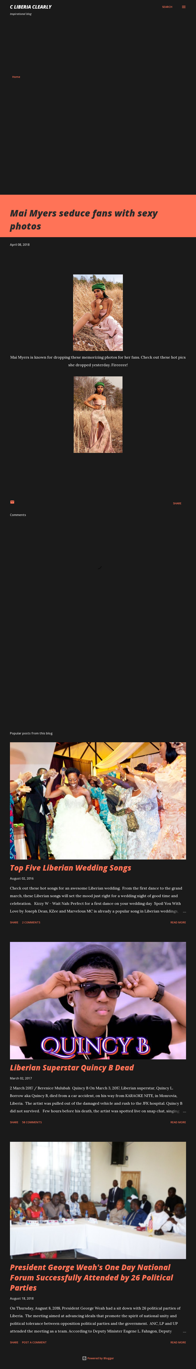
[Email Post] (12, 503)
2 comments (31, 922)
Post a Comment (34, 1342)
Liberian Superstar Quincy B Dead (72, 1067)
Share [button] (177, 503)
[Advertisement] (98, 45)
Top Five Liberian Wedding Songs (70, 867)
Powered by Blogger (100, 1358)
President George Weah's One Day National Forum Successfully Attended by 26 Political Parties (91, 1277)
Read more (178, 922)
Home (16, 77)
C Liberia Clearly (30, 7)
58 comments (32, 1122)
